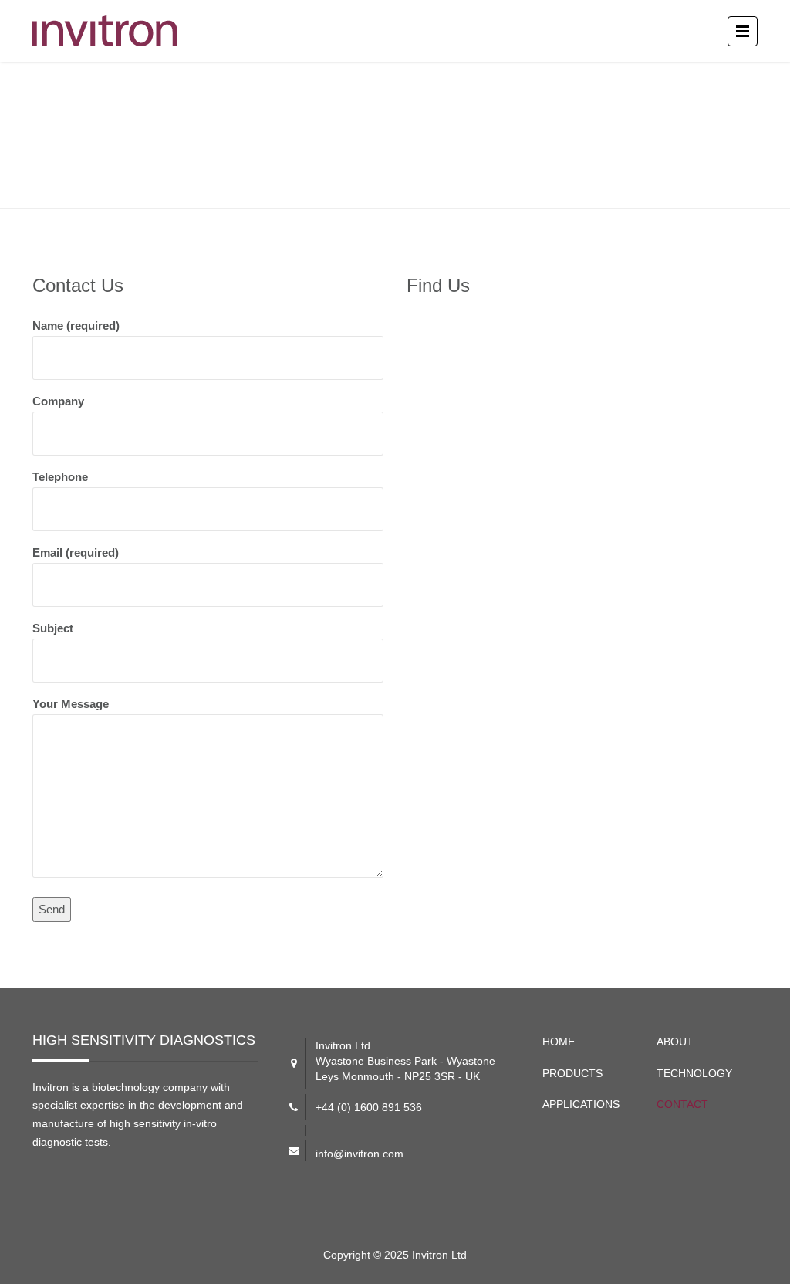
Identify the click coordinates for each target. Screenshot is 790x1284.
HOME (558, 1041)
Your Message (70, 703)
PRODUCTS (572, 1073)
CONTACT (682, 1104)
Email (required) (75, 552)
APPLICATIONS (581, 1104)
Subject (52, 628)
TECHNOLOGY (694, 1073)
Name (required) (76, 325)
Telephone (60, 476)
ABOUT (675, 1041)
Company (58, 401)
